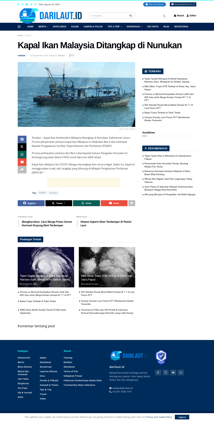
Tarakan (53, 192)
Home (30, 26)
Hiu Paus (22, 387)
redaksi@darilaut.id (184, 4)
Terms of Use (71, 371)
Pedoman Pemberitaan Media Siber (83, 380)
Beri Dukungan (156, 4)
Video (43, 398)
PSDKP (42, 192)
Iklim (166, 26)
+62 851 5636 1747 (122, 391)
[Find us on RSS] (35, 4)
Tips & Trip (114, 26)
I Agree (182, 417)
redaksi (21, 55)
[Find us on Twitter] (22, 4)
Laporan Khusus (48, 371)
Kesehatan (45, 362)
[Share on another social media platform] (22, 169)
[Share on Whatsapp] (22, 154)
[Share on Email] (22, 162)
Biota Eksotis (25, 366)
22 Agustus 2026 (29, 284)
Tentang (68, 357)
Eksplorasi (59, 26)
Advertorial (181, 26)
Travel (43, 394)
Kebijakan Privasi (73, 375)
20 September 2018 (39, 55)
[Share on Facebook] (22, 139)
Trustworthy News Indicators (79, 384)
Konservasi (133, 26)
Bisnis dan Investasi (23, 373)
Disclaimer (69, 366)
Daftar (192, 15)
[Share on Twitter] (22, 147)
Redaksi (68, 362)
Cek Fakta (152, 26)
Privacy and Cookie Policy (159, 417)
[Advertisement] (83, 182)
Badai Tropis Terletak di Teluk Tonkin (38, 301)
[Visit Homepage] (52, 15)
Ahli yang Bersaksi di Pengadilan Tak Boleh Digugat (169, 194)
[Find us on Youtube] (27, 4)
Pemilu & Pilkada (49, 380)
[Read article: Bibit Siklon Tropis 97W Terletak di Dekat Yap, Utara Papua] (107, 267)
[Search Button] (131, 15)
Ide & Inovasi (25, 392)
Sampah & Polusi (93, 26)
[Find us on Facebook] (18, 4)
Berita (42, 26)
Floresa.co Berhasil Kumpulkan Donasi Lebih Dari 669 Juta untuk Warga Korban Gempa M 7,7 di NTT (169, 97)
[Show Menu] (19, 27)
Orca (42, 375)
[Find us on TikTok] (31, 4)
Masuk (180, 15)
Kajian (75, 26)
